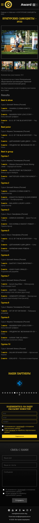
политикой (20, 426)
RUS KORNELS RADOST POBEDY (21, 224)
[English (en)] (36, 5)
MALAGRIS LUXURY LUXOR (19, 203)
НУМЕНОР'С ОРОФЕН (17, 296)
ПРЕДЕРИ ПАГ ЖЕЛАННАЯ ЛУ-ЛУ (22, 145)
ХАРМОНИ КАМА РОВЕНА (19, 249)
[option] (19, 42)
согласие (12, 430)
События (12, 12)
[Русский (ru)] (34, 5)
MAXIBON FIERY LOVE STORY (20, 114)
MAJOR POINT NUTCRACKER (20, 170)
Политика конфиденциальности (19, 516)
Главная (3, 12)
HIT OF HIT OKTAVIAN (17, 311)
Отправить (19, 500)
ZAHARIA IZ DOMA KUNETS (19, 108)
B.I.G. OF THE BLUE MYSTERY (20, 120)
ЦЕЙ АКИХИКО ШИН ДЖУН (19, 141)
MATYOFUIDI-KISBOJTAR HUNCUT (22, 176)
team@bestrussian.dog (19, 513)
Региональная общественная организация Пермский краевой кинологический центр (16, 81)
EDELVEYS (13, 358)
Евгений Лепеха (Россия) (16, 105)
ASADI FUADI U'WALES (18, 269)
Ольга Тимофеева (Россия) (17, 214)
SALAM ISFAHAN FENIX (18, 352)
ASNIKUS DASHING (16, 218)
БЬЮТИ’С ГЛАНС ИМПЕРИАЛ (20, 263)
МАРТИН (12, 290)
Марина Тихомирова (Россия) (18, 131)
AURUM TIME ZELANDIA (18, 338)
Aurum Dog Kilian (15, 284)
